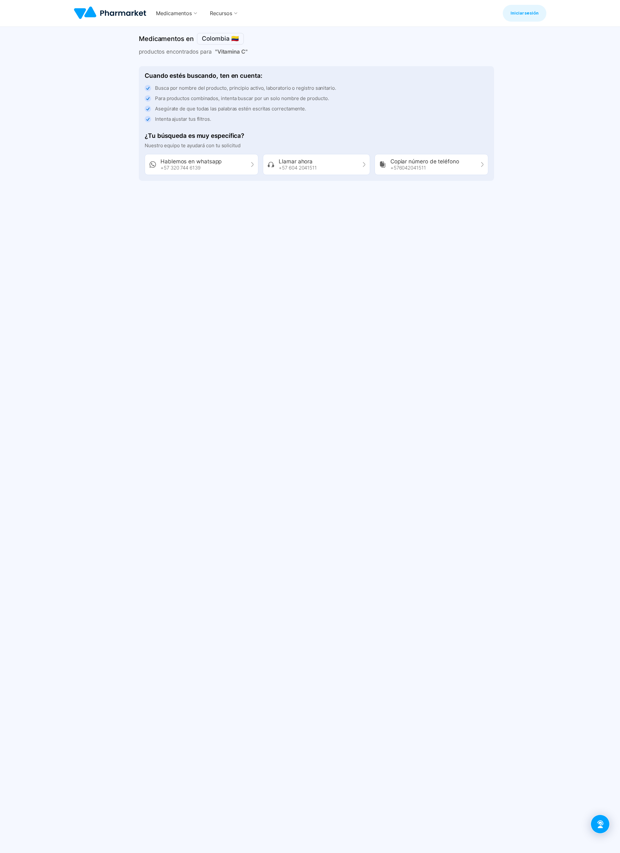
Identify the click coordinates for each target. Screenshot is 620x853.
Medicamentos (174, 13)
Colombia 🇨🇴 (220, 38)
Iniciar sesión (525, 12)
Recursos (221, 13)
